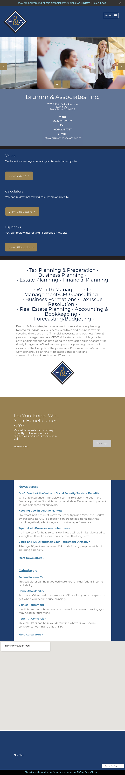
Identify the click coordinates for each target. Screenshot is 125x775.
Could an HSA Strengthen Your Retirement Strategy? (54, 541)
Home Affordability (31, 591)
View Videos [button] (17, 176)
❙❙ (66, 84)
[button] (110, 15)
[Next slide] (121, 66)
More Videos (22, 446)
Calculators (28, 571)
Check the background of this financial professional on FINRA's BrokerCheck (61, 3)
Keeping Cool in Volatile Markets (40, 510)
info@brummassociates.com (62, 138)
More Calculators (31, 634)
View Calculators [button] (20, 211)
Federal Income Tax (32, 577)
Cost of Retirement (31, 604)
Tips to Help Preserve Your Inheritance (44, 528)
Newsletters (28, 487)
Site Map (19, 755)
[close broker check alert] (120, 3)
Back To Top (111, 766)
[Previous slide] (3, 66)
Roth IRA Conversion (32, 618)
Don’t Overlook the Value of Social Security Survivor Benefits (59, 493)
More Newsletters (31, 557)
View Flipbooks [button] (19, 247)
